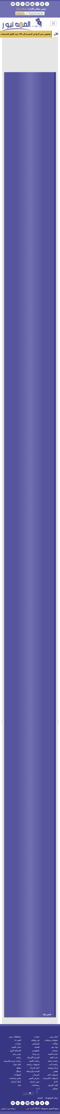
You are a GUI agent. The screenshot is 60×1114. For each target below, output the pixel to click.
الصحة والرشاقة (32, 1071)
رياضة (18, 1057)
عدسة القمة (53, 1054)
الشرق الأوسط (33, 1057)
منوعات (55, 1051)
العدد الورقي (53, 1085)
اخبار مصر (54, 1037)
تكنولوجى (35, 1051)
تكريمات (36, 1075)
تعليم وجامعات (15, 1078)
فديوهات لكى (52, 1075)
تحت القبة (54, 1057)
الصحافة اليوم (15, 1051)
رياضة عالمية (34, 1061)
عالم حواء (17, 1064)
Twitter (42, 4)
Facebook (47, 4)
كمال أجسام (16, 1082)
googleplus (37, 4)
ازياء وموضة (53, 1068)
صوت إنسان (34, 1082)
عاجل (55, 1082)
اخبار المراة (34, 1068)
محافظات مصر (15, 1037)
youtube (32, 4)
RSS (18, 4)
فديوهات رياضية (33, 1064)
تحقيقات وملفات (51, 1040)
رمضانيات (35, 1085)
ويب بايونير (5, 1109)
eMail (13, 4)
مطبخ (19, 1068)
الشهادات (17, 1075)
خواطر (55, 1089)
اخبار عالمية (16, 1047)
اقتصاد (36, 1047)
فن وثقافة (35, 1040)
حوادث (36, 1037)
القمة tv (18, 1040)
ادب (37, 1089)
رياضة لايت (53, 1064)
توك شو (54, 1047)
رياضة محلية (53, 1061)
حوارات (18, 1044)
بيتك (19, 1085)
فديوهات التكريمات (50, 1078)
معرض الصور (34, 1078)
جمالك (18, 1071)
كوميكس (35, 1044)
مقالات (55, 1044)
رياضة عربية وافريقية (12, 1061)
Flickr (23, 4)
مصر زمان (17, 1054)
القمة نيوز (30, 1109)
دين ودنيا (36, 1054)
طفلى (55, 1071)
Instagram (27, 4)
